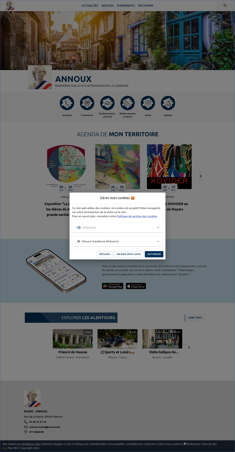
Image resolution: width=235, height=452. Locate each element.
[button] (117, 227)
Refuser (104, 254)
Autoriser (154, 254)
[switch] (76, 241)
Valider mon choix (129, 254)
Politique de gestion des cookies (137, 216)
